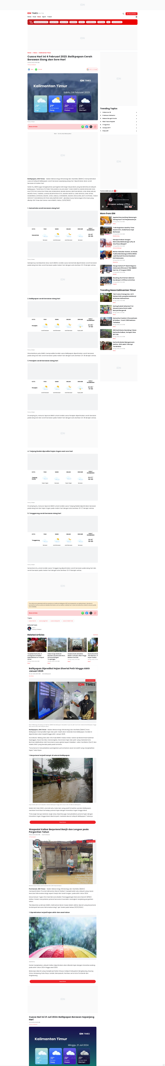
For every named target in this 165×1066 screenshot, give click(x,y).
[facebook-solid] (86, 126)
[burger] (136, 17)
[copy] (95, 126)
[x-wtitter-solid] (91, 126)
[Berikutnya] (98, 729)
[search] (123, 14)
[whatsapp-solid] (82, 126)
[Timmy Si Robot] (29, 628)
